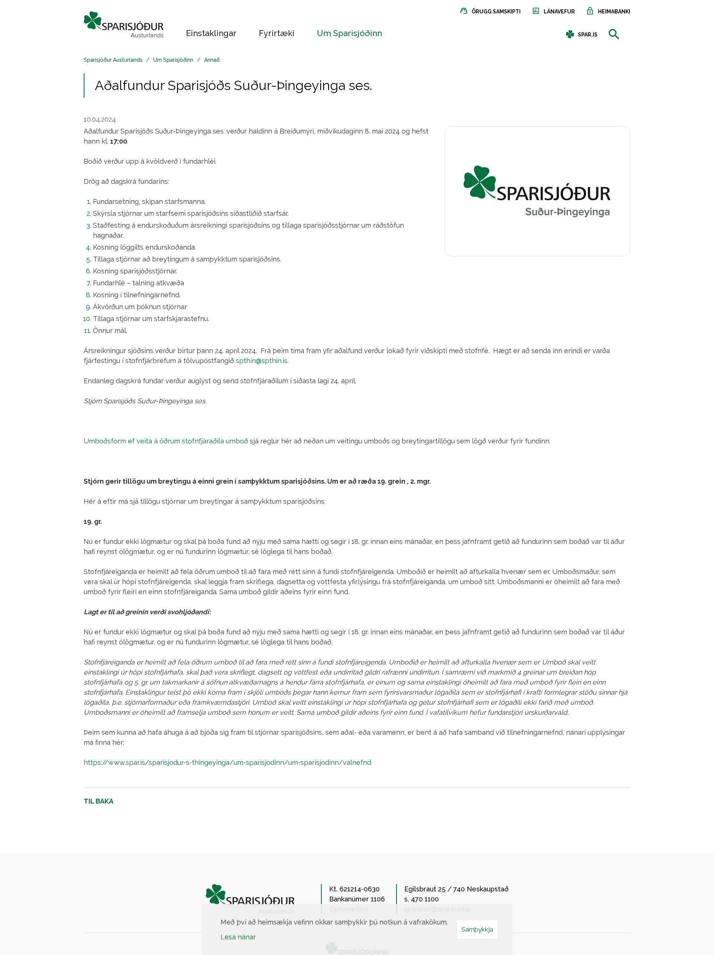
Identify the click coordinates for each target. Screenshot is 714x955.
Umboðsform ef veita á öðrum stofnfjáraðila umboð (166, 441)
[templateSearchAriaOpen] (614, 34)
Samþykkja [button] (477, 929)
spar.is (588, 35)
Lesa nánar (238, 937)
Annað (212, 60)
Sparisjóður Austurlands (113, 60)
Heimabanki (614, 12)
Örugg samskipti (496, 12)
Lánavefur (559, 12)
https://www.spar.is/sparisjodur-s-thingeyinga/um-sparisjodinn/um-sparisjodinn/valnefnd (227, 762)
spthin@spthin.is (261, 361)
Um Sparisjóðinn (173, 60)
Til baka (98, 801)
